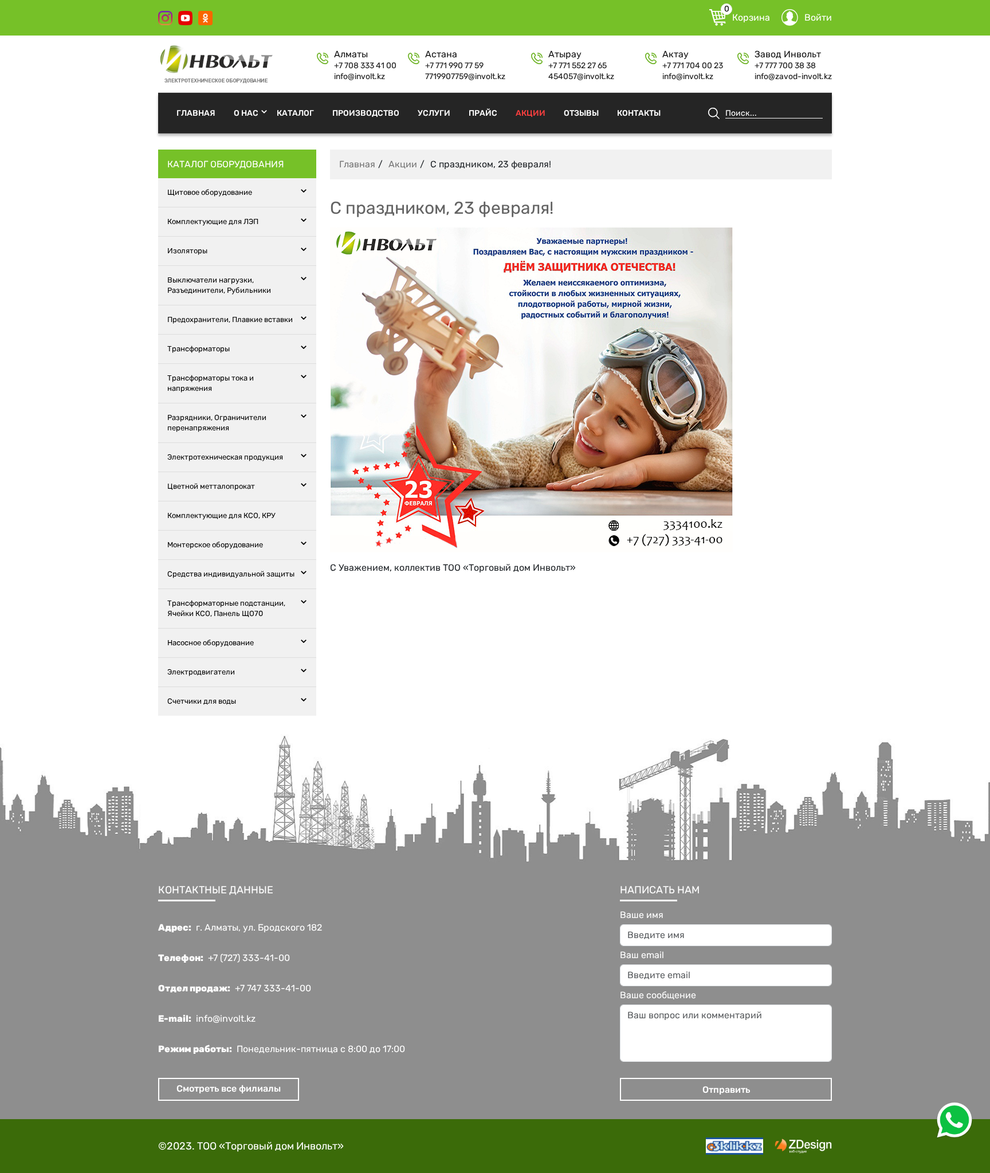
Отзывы (581, 112)
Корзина (747, 16)
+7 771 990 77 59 (454, 66)
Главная (195, 112)
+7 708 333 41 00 (365, 66)
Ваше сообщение (658, 995)
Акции (530, 112)
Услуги (434, 112)
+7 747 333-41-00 (273, 988)
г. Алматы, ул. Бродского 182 (259, 927)
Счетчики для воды (201, 701)
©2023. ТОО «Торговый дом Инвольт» (251, 1146)
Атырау (565, 54)
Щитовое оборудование (209, 192)
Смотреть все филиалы (228, 1088)
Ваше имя (641, 915)
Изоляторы (187, 250)
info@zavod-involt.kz (793, 77)
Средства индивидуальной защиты (230, 574)
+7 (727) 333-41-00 (249, 958)
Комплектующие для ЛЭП (212, 221)
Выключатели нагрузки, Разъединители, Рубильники (219, 285)
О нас (246, 112)
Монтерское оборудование (215, 544)
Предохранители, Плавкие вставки (230, 319)
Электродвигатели (201, 672)
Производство (365, 112)
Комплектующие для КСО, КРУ (221, 515)
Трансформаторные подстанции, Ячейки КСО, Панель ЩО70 (226, 608)
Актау (675, 54)
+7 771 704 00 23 (692, 66)
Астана (441, 54)
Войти (818, 17)
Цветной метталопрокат (211, 486)
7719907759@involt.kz (465, 77)
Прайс (483, 112)
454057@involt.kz (581, 77)
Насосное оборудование (210, 642)
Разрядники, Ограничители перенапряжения (216, 422)
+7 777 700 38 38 (785, 66)
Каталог (295, 112)
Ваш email (642, 955)
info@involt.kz (359, 77)
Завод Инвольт (788, 54)
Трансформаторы (198, 348)
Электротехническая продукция (225, 457)
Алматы (351, 54)
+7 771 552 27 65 (577, 66)
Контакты (639, 112)
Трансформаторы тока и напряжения (210, 383)
